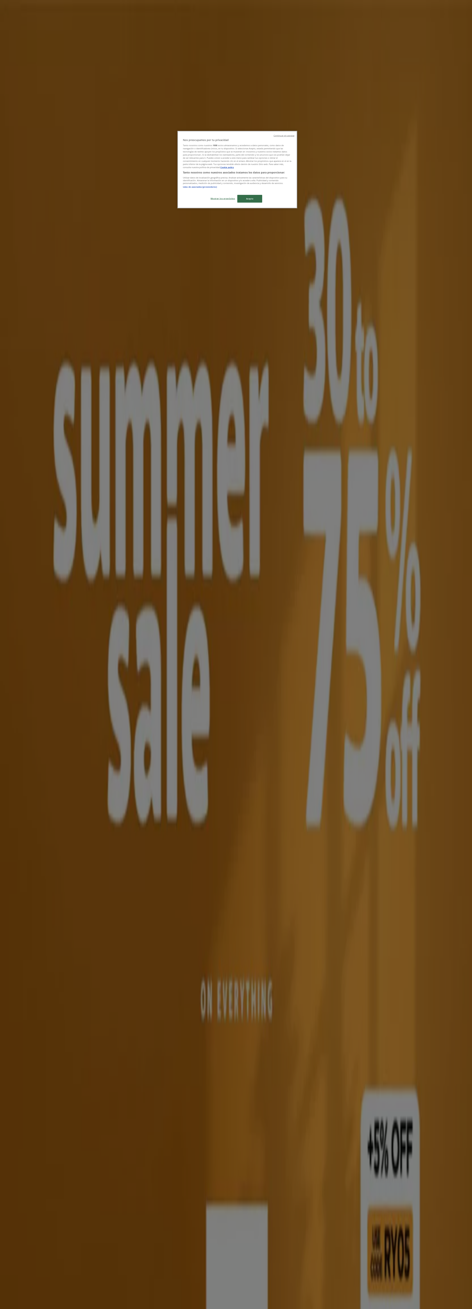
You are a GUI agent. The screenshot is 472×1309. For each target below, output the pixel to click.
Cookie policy (227, 167)
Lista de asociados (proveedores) (200, 186)
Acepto (249, 198)
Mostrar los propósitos (223, 198)
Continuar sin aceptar (284, 135)
